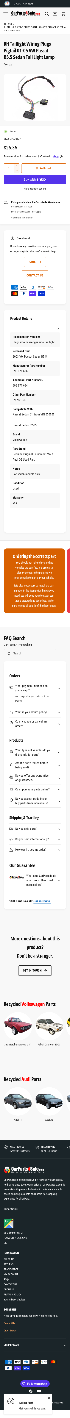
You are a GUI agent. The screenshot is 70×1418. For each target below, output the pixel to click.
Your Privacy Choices (14, 1299)
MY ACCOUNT (11, 1274)
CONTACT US (35, 275)
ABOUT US (9, 1289)
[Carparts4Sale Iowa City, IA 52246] (7, 3)
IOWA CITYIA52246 (23, 3)
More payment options (35, 188)
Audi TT (18, 1119)
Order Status (10, 1330)
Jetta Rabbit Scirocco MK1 (17, 1044)
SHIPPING (9, 1259)
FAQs (32, 262)
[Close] (49, 1398)
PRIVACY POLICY (12, 1294)
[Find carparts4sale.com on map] (9, 1227)
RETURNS (8, 1264)
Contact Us (9, 1323)
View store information (22, 217)
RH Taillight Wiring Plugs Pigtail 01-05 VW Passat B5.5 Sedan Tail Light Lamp (35, 29)
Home (9, 24)
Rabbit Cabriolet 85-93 (49, 1044)
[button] (5, 14)
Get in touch (32, 970)
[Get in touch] (55, 14)
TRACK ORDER (11, 1269)
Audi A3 (49, 1119)
